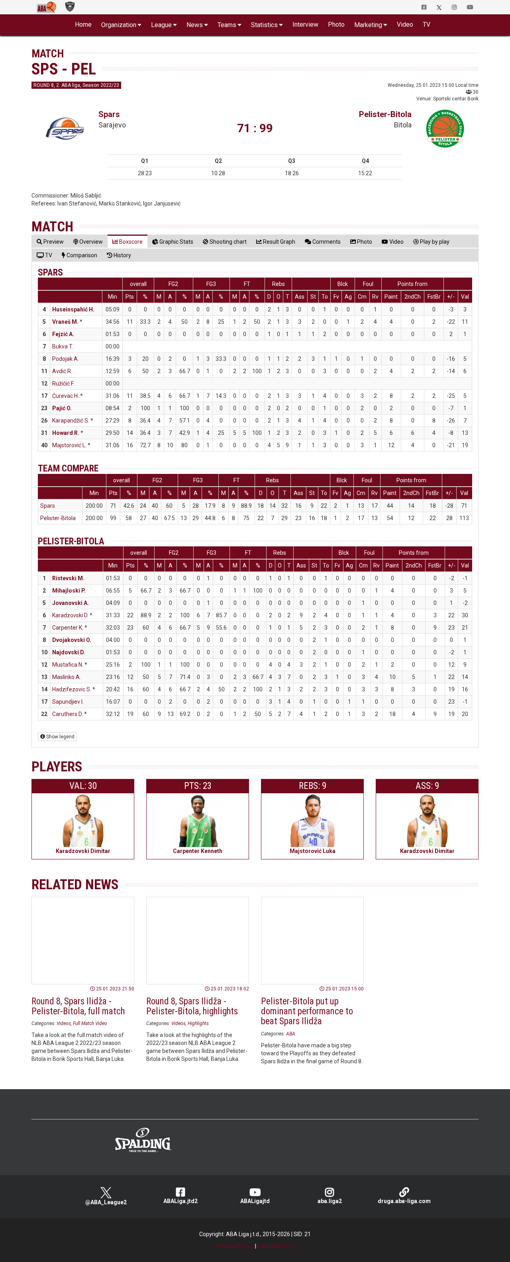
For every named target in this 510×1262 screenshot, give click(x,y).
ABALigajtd (255, 1201)
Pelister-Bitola (385, 114)
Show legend (60, 737)
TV (426, 24)
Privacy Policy (235, 1246)
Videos (64, 1023)
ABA (290, 1034)
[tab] (50, 241)
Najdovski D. (68, 652)
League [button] (161, 25)
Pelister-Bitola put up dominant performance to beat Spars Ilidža (307, 1011)
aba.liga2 (330, 1201)
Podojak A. (65, 359)
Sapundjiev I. (68, 702)
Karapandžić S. (70, 420)
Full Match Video (90, 1023)
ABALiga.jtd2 (180, 1201)
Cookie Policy (275, 1246)
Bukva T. (62, 346)
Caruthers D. (67, 714)
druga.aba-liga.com (404, 1201)
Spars (109, 114)
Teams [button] (227, 25)
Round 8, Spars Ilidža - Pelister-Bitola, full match (78, 1006)
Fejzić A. (63, 334)
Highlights (198, 1023)
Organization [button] (118, 25)
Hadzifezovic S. (71, 689)
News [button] (194, 25)
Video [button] (405, 24)
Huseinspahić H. (73, 309)
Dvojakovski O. (71, 640)
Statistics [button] (264, 25)
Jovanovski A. (70, 603)
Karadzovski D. (70, 615)
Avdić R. (62, 371)
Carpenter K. (67, 627)
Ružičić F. (63, 383)
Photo (336, 24)
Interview (305, 24)
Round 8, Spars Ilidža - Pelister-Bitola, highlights (192, 1006)
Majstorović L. (69, 445)
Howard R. (65, 433)
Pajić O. (62, 408)
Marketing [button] (368, 25)
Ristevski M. (68, 578)
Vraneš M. (65, 322)
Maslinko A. (66, 677)
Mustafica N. (67, 664)
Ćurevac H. (65, 396)
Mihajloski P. (69, 590)
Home (83, 24)
